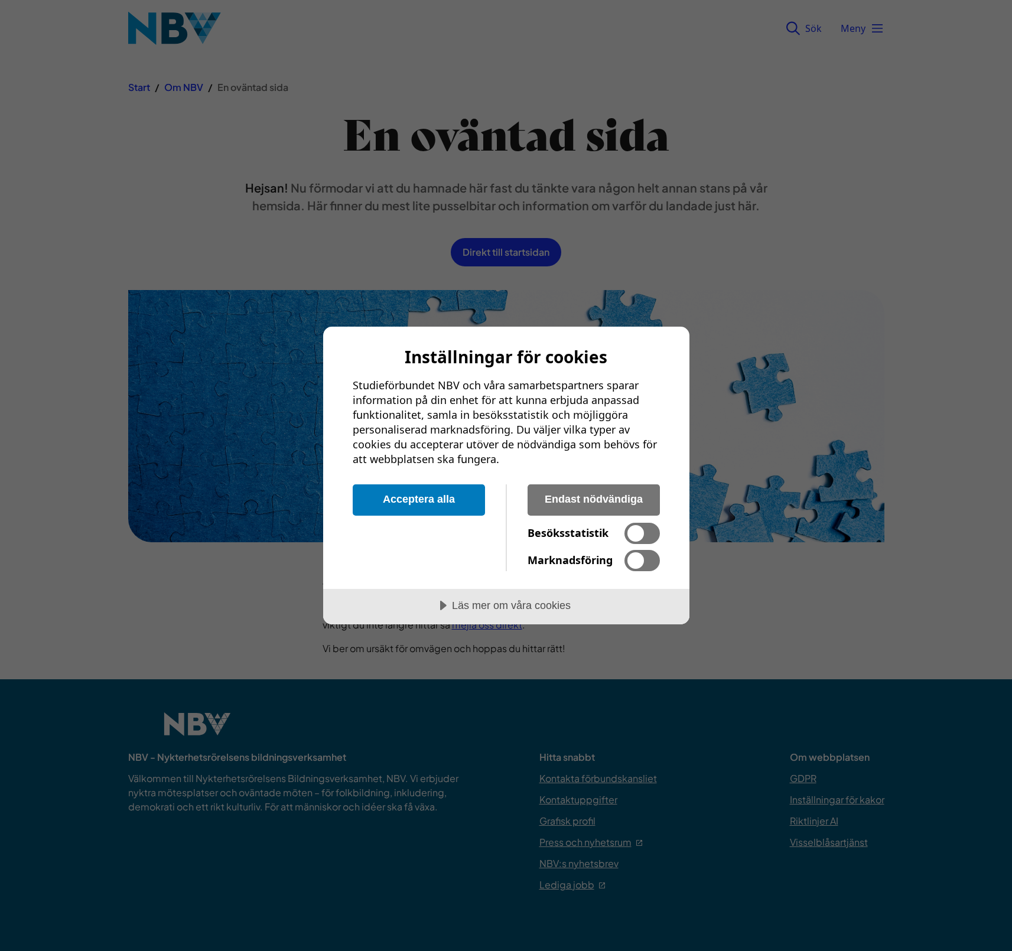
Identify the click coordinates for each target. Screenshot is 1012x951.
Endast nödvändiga (594, 499)
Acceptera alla (419, 499)
